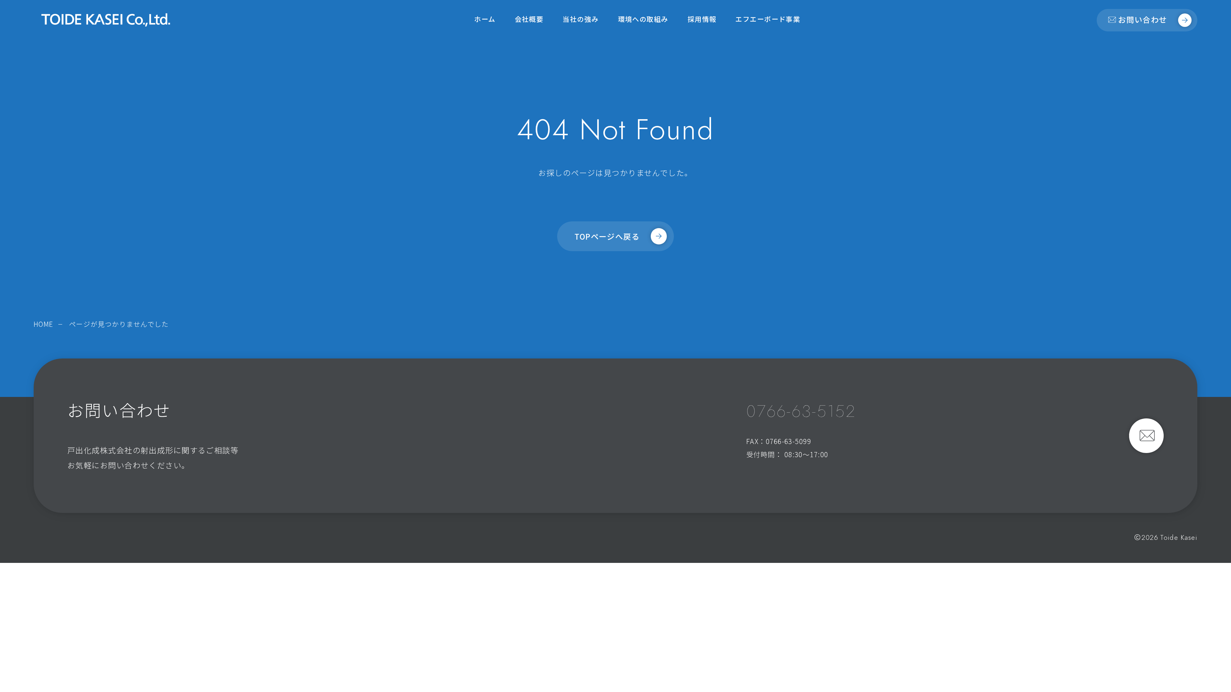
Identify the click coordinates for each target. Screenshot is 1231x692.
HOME (44, 324)
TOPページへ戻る (607, 236)
